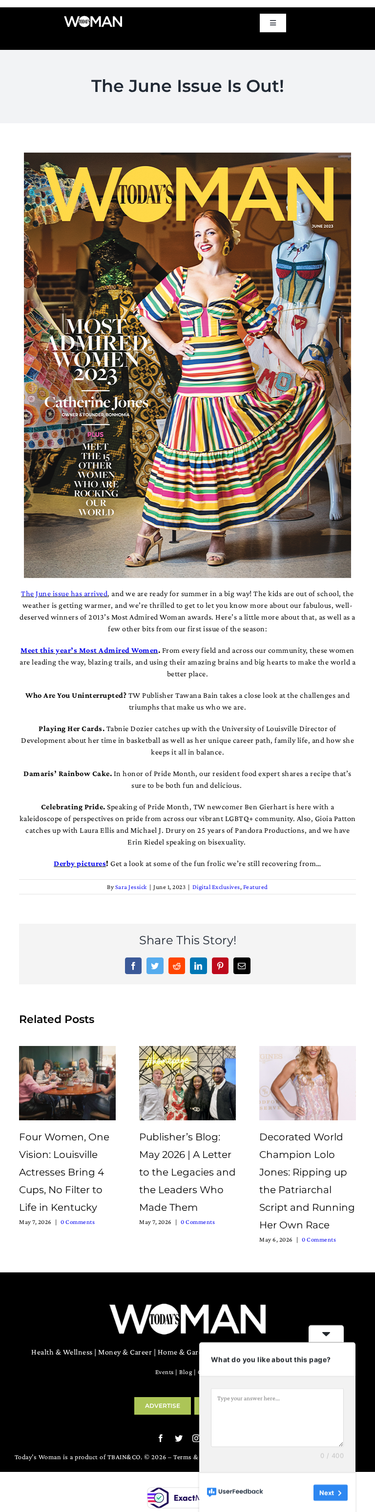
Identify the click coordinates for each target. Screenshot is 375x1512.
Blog (185, 1372)
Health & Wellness (62, 1352)
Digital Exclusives (216, 886)
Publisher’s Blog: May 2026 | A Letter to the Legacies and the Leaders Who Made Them (187, 1172)
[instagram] (196, 1438)
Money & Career (125, 1352)
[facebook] (161, 1438)
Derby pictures (80, 863)
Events (164, 1372)
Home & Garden (184, 1352)
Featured (255, 886)
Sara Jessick (131, 886)
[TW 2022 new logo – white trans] (93, 19)
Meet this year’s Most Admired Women (89, 650)
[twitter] (179, 1438)
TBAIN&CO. (125, 1457)
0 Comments (78, 1221)
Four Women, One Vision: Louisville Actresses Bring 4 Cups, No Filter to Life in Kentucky (64, 1172)
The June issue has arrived (64, 593)
